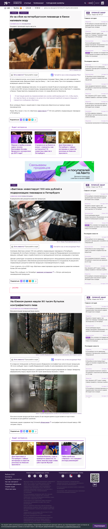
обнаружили (44, 422)
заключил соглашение (44, 272)
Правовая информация (13, 484)
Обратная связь (10, 489)
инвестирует (42, 111)
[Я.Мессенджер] (32, 120)
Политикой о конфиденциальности (68, 526)
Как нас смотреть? (11, 481)
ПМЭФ (13, 185)
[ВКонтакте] (27, 120)
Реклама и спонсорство (13, 479)
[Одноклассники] (30, 120)
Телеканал (38, 3)
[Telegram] (24, 120)
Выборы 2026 (10, 474)
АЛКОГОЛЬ (15, 297)
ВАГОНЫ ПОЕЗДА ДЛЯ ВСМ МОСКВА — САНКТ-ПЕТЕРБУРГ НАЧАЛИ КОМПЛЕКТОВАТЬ (72, 8)
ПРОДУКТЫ (24, 12)
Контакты (8, 477)
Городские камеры (55, 3)
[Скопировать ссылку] (35, 120)
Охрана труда (10, 486)
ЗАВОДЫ (14, 12)
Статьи (27, 3)
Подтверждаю (99, 526)
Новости (17, 3)
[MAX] (21, 120)
